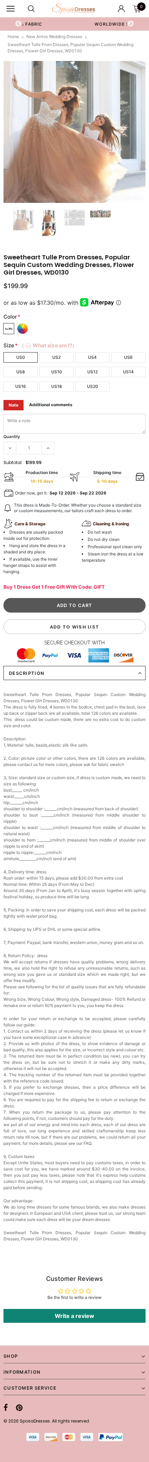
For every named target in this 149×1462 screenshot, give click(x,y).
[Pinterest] (19, 1407)
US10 (56, 371)
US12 (92, 371)
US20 (92, 386)
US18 (56, 386)
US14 (128, 371)
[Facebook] (5, 1407)
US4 (92, 357)
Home (13, 36)
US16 (20, 386)
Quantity (11, 436)
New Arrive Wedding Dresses (54, 36)
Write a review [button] (74, 1315)
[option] (74, 132)
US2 (56, 357)
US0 (20, 357)
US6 (128, 357)
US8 (20, 371)
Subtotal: (13, 462)
